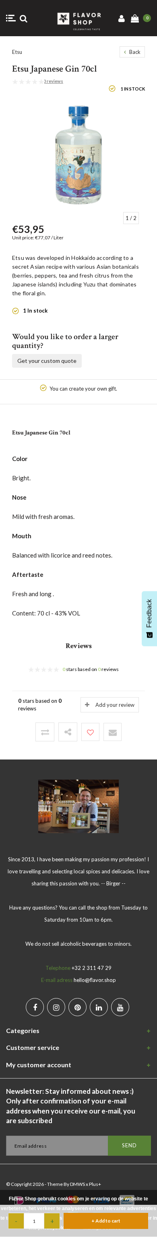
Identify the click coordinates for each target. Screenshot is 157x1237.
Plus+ (95, 1184)
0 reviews (53, 81)
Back (134, 52)
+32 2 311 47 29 (92, 968)
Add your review (114, 705)
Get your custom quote (46, 360)
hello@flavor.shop (95, 980)
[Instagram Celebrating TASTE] (56, 1007)
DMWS (77, 1184)
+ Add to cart (105, 1221)
